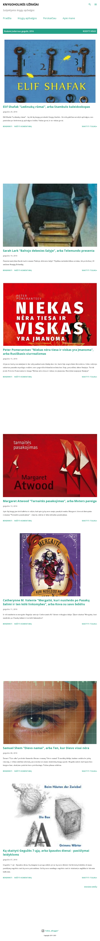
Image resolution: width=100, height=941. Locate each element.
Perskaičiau (49, 18)
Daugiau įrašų (90, 887)
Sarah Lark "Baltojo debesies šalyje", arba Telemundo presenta (48, 251)
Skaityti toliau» (89, 126)
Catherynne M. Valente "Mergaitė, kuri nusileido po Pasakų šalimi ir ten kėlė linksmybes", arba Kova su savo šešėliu (46, 602)
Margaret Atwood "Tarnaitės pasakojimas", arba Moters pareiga (50, 501)
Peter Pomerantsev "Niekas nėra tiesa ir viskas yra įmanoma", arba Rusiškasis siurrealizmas (48, 352)
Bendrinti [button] (7, 126)
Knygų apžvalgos (27, 18)
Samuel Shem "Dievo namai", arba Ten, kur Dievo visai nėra (46, 748)
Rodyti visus (89, 31)
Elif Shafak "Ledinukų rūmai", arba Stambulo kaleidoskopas (46, 107)
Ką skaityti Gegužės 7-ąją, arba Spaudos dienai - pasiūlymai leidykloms (46, 852)
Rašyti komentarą (23, 126)
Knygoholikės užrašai (21, 4)
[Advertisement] (50, 156)
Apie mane (69, 18)
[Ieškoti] (89, 4)
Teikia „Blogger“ (51, 931)
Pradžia (7, 18)
